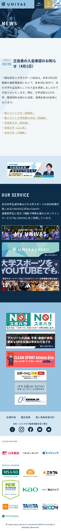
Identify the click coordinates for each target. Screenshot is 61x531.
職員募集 (26, 417)
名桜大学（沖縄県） (15, 132)
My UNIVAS (48, 6)
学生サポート (39, 4)
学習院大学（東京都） (17, 122)
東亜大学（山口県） (15, 127)
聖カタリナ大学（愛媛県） (19, 113)
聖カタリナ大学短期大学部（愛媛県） (26, 118)
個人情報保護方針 (45, 417)
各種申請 (11, 417)
